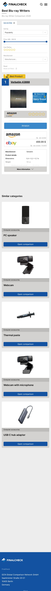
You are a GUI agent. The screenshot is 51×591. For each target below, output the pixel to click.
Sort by (6, 29)
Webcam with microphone (19, 385)
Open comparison (25, 244)
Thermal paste (12, 335)
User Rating (7, 47)
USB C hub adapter (14, 435)
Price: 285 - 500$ (10, 39)
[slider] (4, 42)
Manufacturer (8, 55)
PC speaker (10, 235)
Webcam (9, 285)
